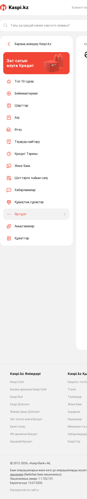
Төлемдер (75, 396)
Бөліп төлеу (17, 426)
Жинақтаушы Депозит (25, 411)
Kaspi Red (16, 396)
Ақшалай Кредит (21, 441)
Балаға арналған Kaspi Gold (28, 389)
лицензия (16, 474)
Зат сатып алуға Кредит (26, 419)
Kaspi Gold (17, 382)
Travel (72, 389)
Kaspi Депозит (20, 404)
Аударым (74, 411)
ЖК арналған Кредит (24, 434)
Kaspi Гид (74, 441)
